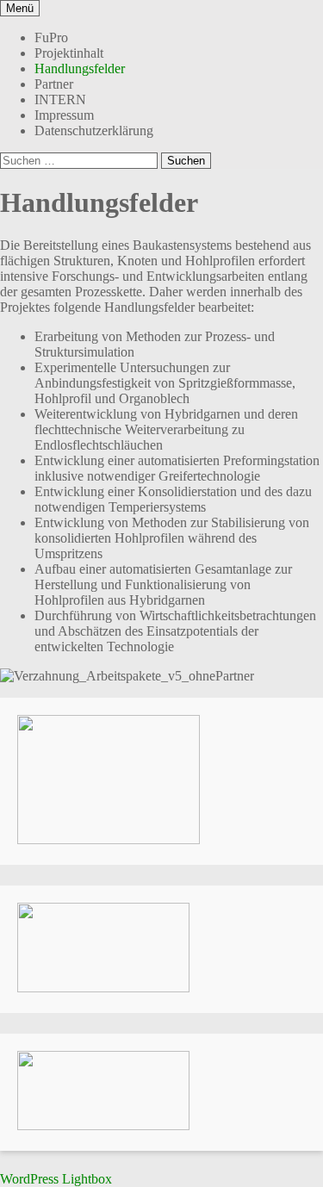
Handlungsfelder (79, 68)
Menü (20, 8)
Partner (53, 84)
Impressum (64, 115)
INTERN (60, 99)
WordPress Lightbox (56, 1178)
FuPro (51, 37)
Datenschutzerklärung (93, 130)
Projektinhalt (68, 53)
